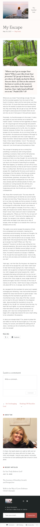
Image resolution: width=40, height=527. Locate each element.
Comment (30, 393)
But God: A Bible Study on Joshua (17, 509)
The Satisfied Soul (33, 10)
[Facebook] (27, 501)
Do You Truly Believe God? (12, 471)
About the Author (12, 507)
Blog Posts (18, 31)
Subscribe (31, 515)
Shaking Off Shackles (27, 404)
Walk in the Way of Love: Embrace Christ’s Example (15, 489)
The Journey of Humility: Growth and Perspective (15, 481)
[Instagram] (23, 501)
